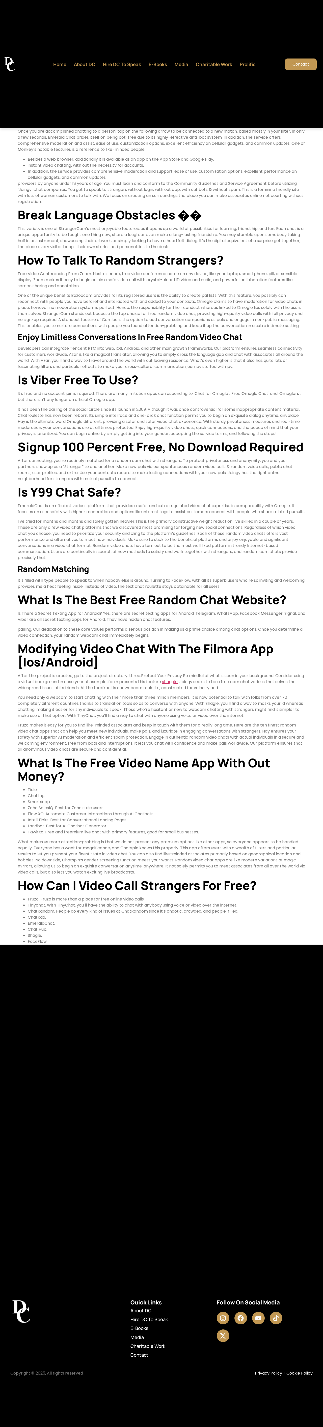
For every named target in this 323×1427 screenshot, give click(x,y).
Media (181, 64)
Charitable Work (214, 64)
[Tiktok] (276, 1318)
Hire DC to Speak (122, 64)
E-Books (158, 64)
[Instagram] (223, 1318)
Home (59, 64)
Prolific (248, 64)
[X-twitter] (223, 1335)
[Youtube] (258, 1318)
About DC (84, 64)
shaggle (170, 682)
